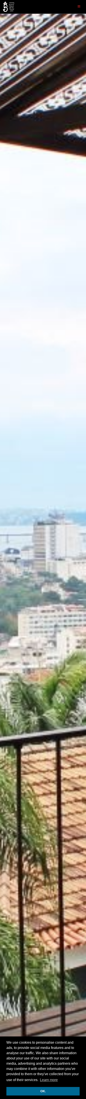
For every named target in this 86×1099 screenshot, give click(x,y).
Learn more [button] (49, 1080)
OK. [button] (43, 1091)
